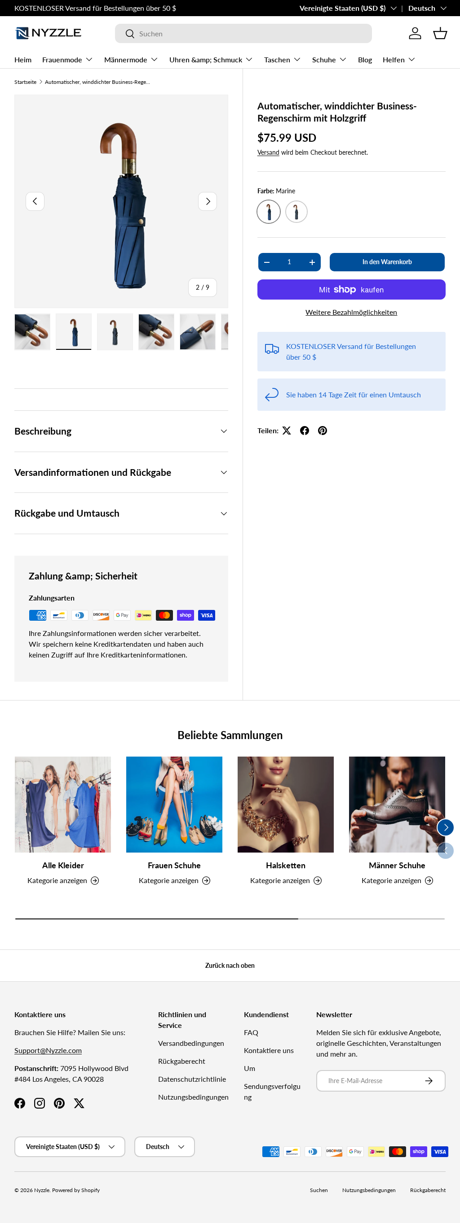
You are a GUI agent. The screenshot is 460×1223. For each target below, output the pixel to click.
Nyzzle (41, 1190)
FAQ (251, 1032)
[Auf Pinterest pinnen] (323, 431)
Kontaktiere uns (269, 1050)
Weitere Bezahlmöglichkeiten (351, 312)
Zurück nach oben (230, 965)
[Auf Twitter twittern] (287, 431)
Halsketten (285, 865)
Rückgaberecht (181, 1061)
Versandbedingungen (191, 1043)
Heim (22, 59)
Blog (365, 59)
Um (249, 1068)
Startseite (25, 81)
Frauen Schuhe (174, 865)
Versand (268, 152)
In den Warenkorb (387, 261)
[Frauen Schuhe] (174, 805)
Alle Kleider (63, 865)
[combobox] (243, 33)
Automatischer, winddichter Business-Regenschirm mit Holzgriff (99, 81)
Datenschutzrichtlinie (192, 1079)
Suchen (319, 1190)
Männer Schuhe (397, 865)
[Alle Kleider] (63, 805)
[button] (440, 33)
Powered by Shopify (76, 1190)
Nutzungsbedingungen (193, 1096)
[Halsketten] (286, 805)
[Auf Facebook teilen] (305, 431)
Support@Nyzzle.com (48, 1050)
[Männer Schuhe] (397, 805)
